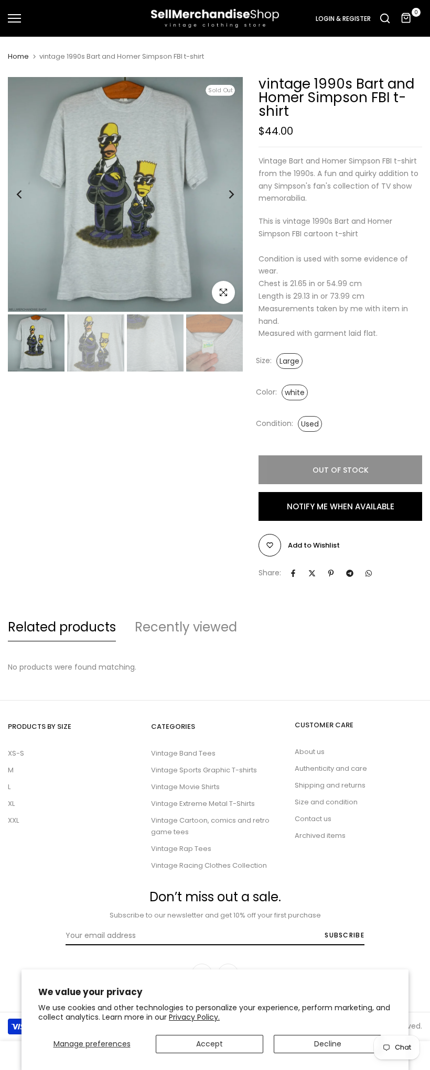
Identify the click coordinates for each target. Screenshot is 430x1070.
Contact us (313, 819)
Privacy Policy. (194, 1017)
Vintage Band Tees (183, 753)
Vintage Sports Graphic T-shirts (204, 770)
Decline (327, 1044)
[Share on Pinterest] (331, 573)
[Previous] (27, 194)
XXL (13, 820)
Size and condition (326, 802)
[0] (406, 18)
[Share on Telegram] (350, 573)
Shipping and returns (330, 785)
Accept (209, 1044)
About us (310, 752)
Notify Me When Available (340, 506)
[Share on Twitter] (312, 573)
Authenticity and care (331, 768)
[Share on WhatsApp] (368, 573)
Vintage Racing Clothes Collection (209, 865)
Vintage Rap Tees (181, 849)
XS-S (16, 753)
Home (18, 56)
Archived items (320, 835)
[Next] (223, 194)
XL (11, 804)
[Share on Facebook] (293, 573)
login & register (343, 19)
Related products (62, 627)
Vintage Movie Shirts (185, 787)
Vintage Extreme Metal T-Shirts (203, 804)
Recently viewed (186, 627)
